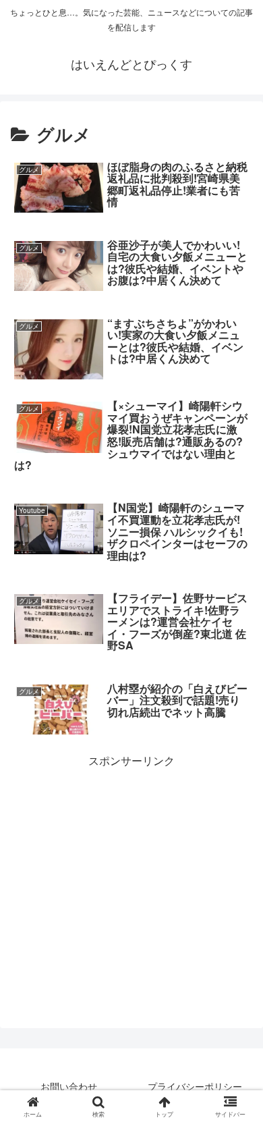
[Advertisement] (131, 864)
